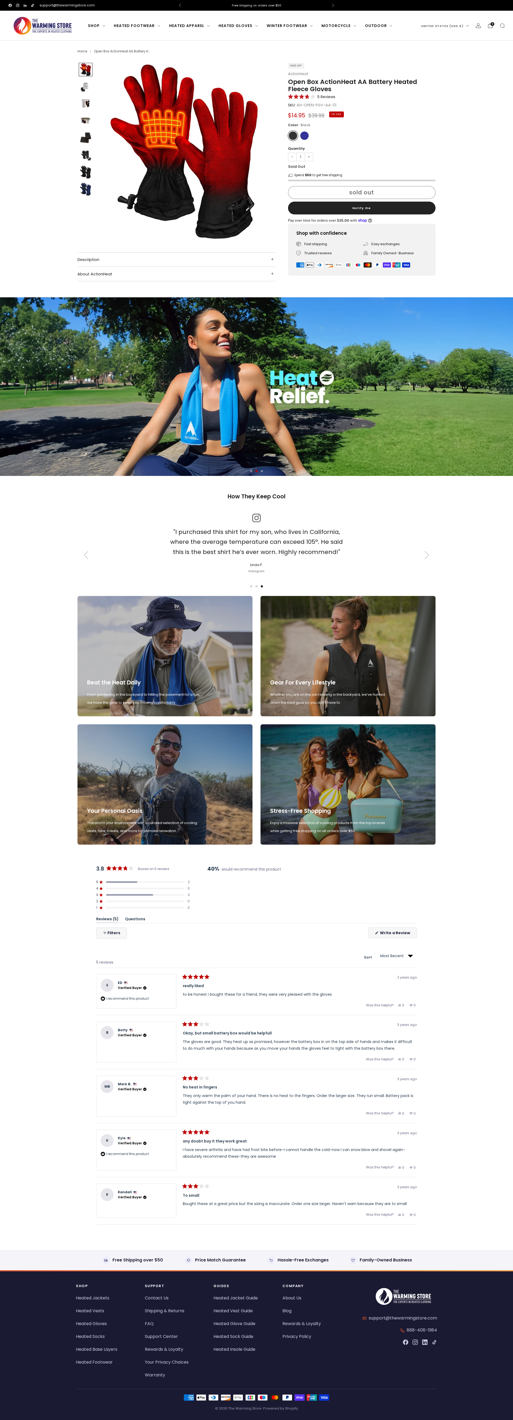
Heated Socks (90, 1336)
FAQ (149, 1324)
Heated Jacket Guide (235, 1298)
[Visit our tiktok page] (32, 5)
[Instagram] (415, 1342)
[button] (311, 97)
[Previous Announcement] (179, 5)
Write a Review (398, 934)
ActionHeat (298, 73)
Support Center (161, 1336)
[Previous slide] (107, 151)
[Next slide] (264, 151)
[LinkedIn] (425, 1342)
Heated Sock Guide (233, 1336)
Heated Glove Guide (234, 1324)
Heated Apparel (186, 25)
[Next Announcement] (333, 5)
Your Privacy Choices (167, 1362)
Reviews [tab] (107, 920)
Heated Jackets (92, 1298)
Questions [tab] (135, 920)
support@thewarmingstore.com (67, 5)
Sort (368, 957)
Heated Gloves (235, 25)
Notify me (361, 208)
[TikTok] (434, 1342)
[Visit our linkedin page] (25, 5)
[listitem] (256, 5)
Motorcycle (336, 25)
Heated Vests (90, 1311)
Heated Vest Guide (233, 1311)
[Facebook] (405, 1342)
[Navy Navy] (304, 136)
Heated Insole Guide (234, 1349)
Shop (94, 25)
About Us (291, 1298)
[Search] (502, 25)
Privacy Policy (296, 1336)
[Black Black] (293, 136)
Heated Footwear (134, 25)
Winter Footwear (287, 25)
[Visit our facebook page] (10, 5)
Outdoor (376, 25)
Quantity (296, 148)
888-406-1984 (422, 1330)
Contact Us (157, 1298)
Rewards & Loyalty (164, 1349)
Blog (287, 1311)
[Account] (478, 25)
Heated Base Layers (96, 1349)
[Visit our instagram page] (17, 5)
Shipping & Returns (164, 1311)
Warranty (155, 1375)
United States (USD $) (442, 26)
